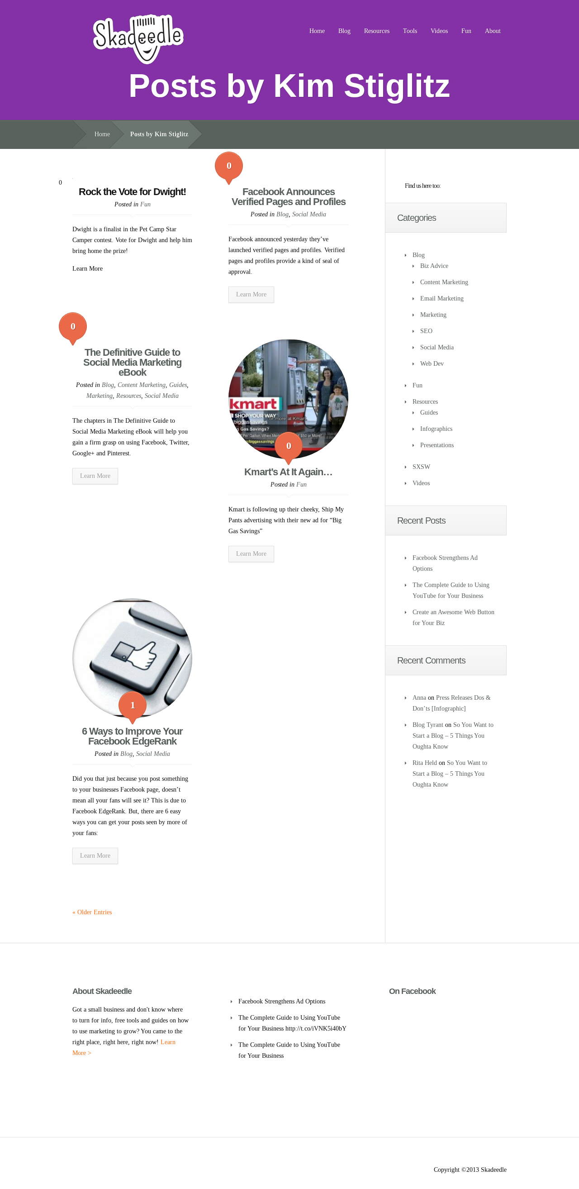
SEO (426, 331)
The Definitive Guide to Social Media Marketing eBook (132, 362)
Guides (178, 385)
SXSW (421, 466)
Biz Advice (434, 266)
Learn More (251, 294)
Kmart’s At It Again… (288, 472)
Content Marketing (142, 385)
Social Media (309, 214)
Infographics (436, 428)
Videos (439, 31)
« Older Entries (92, 912)
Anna (419, 697)
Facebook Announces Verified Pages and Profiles (289, 196)
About (493, 31)
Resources (376, 31)
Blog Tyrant (428, 724)
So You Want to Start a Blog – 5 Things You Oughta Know (453, 735)
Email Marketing (442, 298)
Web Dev (432, 363)
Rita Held (425, 762)
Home (317, 31)
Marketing (99, 395)
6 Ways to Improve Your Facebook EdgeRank (132, 736)
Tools (410, 31)
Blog (344, 31)
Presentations (437, 445)
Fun (466, 31)
